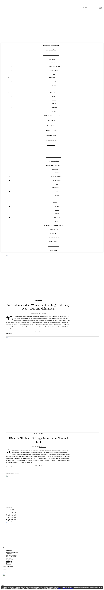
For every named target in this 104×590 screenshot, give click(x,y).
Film (54, 81)
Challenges (51, 135)
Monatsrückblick (54, 66)
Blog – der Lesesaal (51, 55)
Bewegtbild (52, 77)
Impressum (51, 120)
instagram (5, 571)
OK (2, 585)
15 (12, 516)
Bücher (52, 92)
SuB (54, 74)
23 (14, 517)
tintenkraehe (9, 333)
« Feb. (7, 521)
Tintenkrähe (51, 50)
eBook (54, 103)
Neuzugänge (54, 70)
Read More (38, 332)
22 (12, 517)
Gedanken (54, 63)
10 (15, 514)
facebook (5, 569)
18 (6, 517)
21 (11, 517)
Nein (60, 588)
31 (15, 519)
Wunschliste (51, 130)
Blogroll (51, 125)
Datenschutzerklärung (51, 115)
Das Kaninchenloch (51, 45)
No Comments (42, 313)
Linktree (51, 145)
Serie (54, 89)
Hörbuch (54, 107)
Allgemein (52, 59)
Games (54, 85)
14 (11, 516)
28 (11, 519)
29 (12, 519)
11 (6, 516)
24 (15, 517)
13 (9, 516)
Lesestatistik (51, 140)
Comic (54, 100)
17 (15, 516)
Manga (54, 111)
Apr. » (11, 521)
